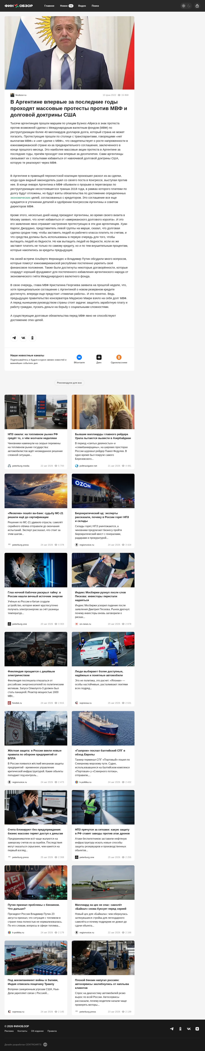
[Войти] (197, 6)
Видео (82, 5)
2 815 (61, 703)
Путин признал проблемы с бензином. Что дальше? (34, 906)
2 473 (61, 782)
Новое (66, 5)
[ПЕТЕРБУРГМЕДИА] (9, 466)
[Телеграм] (172, 1029)
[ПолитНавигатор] (77, 466)
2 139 (128, 1011)
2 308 (61, 857)
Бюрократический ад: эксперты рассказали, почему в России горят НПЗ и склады (102, 517)
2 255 (128, 857)
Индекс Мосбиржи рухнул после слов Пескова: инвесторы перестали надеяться (100, 596)
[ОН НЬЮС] (77, 624)
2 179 (61, 932)
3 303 (61, 623)
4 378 (61, 544)
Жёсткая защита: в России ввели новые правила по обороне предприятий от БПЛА (34, 754)
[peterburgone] (9, 624)
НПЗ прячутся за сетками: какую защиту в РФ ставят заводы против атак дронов (102, 831)
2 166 (128, 932)
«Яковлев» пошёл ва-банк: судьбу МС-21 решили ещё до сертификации (35, 515)
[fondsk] (9, 703)
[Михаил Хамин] (12, 95)
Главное (49, 5)
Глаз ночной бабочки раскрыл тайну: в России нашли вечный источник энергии (35, 594)
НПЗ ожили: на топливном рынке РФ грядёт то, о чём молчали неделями (33, 436)
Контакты (22, 1031)
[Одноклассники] (180, 1029)
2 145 (61, 1011)
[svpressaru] (77, 703)
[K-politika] (77, 782)
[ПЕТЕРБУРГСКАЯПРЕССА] (9, 545)
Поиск (95, 5)
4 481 (128, 465)
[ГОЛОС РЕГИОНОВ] (77, 545)
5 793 (61, 465)
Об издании (37, 1031)
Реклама (9, 1031)
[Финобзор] (19, 5)
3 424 (128, 544)
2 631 (128, 703)
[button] (14, 338)
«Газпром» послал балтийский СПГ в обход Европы (100, 752)
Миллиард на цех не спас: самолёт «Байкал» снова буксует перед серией (100, 906)
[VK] (189, 1029)
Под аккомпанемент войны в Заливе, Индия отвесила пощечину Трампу (33, 981)
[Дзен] (197, 1029)
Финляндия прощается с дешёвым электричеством (31, 673)
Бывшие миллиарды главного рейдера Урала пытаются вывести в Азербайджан (103, 436)
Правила (52, 1031)
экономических (20, 197)
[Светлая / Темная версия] (186, 6)
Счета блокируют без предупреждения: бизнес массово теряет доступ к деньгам (35, 831)
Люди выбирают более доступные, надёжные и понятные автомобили (99, 673)
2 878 (128, 623)
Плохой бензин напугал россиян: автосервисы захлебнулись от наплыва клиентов (102, 983)
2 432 (128, 782)
